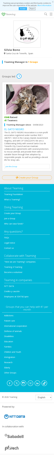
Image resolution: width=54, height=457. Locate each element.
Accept (22, 8)
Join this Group (11, 166)
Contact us (9, 248)
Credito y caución (12, 291)
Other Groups (10, 372)
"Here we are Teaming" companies (20, 261)
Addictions (8, 315)
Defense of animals (13, 331)
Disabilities (9, 336)
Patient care (9, 320)
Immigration (9, 357)
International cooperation (15, 326)
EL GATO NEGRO (14, 129)
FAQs (6, 237)
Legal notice (9, 242)
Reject (32, 8)
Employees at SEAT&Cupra (16, 296)
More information (44, 5)
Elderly (7, 367)
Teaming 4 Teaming (13, 267)
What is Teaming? (12, 199)
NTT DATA (9, 286)
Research (8, 362)
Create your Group (28, 177)
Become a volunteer (13, 272)
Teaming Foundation (13, 194)
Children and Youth (12, 352)
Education (8, 341)
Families (7, 346)
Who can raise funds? (13, 223)
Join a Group (9, 218)
